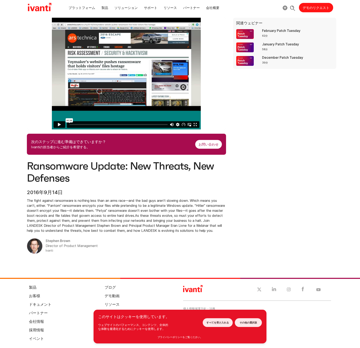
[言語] (284, 7)
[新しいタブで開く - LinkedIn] (274, 290)
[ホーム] (39, 7)
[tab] (81, 8)
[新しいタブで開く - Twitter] (259, 290)
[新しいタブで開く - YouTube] (318, 290)
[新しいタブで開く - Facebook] (302, 290)
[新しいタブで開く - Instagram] (289, 290)
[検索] (292, 7)
